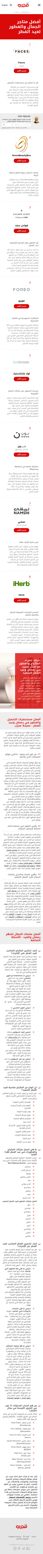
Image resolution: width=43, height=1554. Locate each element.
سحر (5, 904)
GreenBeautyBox (21, 155)
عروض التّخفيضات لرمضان (19, 1497)
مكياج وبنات (13, 1037)
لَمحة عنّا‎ (26, 1536)
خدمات (33, 1536)
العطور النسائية (13, 1398)
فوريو (21, 301)
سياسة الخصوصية (15, 1536)
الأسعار (11, 917)
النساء (18, 914)
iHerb (21, 595)
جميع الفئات (25, 12)
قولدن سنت (21, 225)
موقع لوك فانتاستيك (26, 865)
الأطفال (11, 914)
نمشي (21, 522)
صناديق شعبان (11, 850)
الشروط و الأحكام (22, 1538)
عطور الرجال (26, 1398)
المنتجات (28, 917)
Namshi (38, 863)
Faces (21, 62)
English (5, 5)
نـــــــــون (22, 446)
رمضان (17, 12)
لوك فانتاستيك (21, 373)
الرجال (29, 914)
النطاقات (19, 917)
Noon (6, 865)
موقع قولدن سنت (26, 863)
